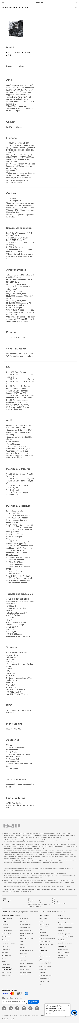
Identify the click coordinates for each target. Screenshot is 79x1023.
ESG (41, 929)
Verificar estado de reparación (64, 919)
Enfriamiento (24, 918)
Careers (42, 921)
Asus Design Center (45, 966)
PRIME (43, 912)
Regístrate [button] (33, 1002)
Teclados (23, 960)
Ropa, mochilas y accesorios (25, 973)
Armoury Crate (44, 982)
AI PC (41, 954)
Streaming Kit (24, 969)
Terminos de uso (45, 1016)
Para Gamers (6, 937)
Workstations (6, 965)
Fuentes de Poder (25, 924)
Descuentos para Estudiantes (63, 956)
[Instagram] (4, 1008)
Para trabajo (6, 928)
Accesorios (5, 940)
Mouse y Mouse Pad (26, 963)
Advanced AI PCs (45, 978)
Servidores (23, 954)
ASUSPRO (43, 969)
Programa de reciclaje (46, 945)
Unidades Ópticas (25, 931)
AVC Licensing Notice (46, 975)
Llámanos (61, 931)
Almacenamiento (25, 928)
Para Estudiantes (7, 934)
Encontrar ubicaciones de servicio (66, 924)
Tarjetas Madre (6, 973)
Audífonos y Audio (25, 966)
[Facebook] (17, 1008)
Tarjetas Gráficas (7, 976)
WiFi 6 (22, 945)
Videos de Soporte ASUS (66, 937)
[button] (3, 2)
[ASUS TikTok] (30, 1008)
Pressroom (43, 932)
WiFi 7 (22, 942)
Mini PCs (4, 962)
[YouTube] (11, 1008)
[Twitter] (24, 1008)
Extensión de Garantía (65, 943)
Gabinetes (23, 921)
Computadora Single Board (26, 934)
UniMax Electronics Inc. (47, 941)
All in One (5, 952)
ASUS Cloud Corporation (47, 938)
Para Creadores (7, 931)
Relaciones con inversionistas (44, 925)
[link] (39, 2)
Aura (41, 985)
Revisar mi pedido (63, 952)
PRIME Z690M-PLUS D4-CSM (15, 8)
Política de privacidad (8, 1019)
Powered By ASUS (45, 963)
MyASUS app (62, 940)
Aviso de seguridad (64, 934)
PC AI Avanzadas (45, 957)
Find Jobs (42, 948)
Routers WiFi (24, 948)
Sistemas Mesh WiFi (26, 951)
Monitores (5, 946)
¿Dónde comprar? (45, 960)
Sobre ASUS (43, 918)
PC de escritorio (7, 955)
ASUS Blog (43, 972)
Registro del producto (65, 928)
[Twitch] (37, 1008)
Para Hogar (5, 925)
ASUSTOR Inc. (44, 935)
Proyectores (6, 949)
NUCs (4, 959)
